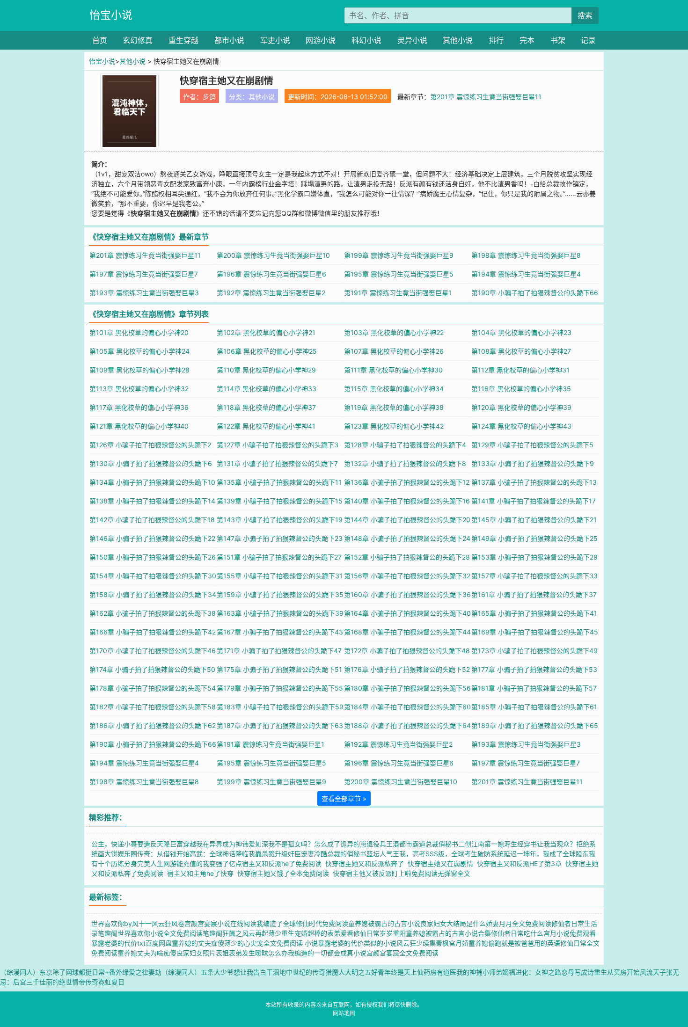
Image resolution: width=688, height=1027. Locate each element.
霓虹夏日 (111, 982)
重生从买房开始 (617, 972)
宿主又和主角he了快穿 (202, 873)
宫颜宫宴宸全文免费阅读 (402, 953)
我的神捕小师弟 (479, 972)
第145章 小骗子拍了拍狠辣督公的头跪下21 (534, 520)
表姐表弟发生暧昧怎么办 (252, 953)
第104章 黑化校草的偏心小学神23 (521, 332)
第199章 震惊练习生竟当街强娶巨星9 (399, 255)
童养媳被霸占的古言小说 (384, 923)
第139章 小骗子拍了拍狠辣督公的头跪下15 (280, 501)
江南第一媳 (487, 844)
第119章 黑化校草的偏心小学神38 (394, 407)
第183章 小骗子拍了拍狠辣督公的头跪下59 (280, 707)
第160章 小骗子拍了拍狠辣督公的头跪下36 (407, 594)
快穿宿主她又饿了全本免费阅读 (285, 873)
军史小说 (275, 40)
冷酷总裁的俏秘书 (340, 854)
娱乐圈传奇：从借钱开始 (153, 854)
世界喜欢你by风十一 (121, 923)
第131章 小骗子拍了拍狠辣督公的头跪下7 (277, 463)
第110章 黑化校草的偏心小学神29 (266, 370)
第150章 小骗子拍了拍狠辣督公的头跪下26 (152, 557)
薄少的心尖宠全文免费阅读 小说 (271, 943)
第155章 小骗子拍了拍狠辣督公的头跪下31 (280, 576)
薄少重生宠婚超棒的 (297, 933)
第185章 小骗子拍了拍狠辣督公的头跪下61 (534, 707)
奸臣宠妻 (301, 854)
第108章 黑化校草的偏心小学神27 (521, 351)
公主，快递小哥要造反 (124, 844)
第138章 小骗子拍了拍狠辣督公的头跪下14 (152, 501)
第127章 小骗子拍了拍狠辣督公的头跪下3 (277, 445)
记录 (588, 40)
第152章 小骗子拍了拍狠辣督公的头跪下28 (407, 557)
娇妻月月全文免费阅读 (518, 923)
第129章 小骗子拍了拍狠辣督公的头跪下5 (532, 445)
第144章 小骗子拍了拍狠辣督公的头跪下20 (407, 520)
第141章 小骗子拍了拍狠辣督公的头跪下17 (533, 501)
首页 (99, 40)
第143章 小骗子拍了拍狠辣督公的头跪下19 (280, 520)
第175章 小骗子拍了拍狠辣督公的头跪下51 (279, 669)
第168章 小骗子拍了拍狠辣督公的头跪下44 (407, 632)
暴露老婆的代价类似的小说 (357, 943)
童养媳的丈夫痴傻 (198, 943)
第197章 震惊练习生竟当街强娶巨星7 (143, 274)
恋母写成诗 (577, 972)
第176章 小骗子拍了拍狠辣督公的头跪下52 (407, 669)
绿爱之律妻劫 (141, 972)
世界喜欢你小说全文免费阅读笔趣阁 (169, 933)
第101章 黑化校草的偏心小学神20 (139, 332)
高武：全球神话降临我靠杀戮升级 (239, 854)
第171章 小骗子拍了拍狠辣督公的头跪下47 (279, 651)
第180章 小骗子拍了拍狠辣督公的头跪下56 (407, 688)
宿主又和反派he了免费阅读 (283, 863)
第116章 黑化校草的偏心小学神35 (521, 389)
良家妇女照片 (196, 953)
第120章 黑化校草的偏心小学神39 (521, 407)
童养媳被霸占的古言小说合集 (448, 933)
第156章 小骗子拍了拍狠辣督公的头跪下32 (407, 576)
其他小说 (458, 40)
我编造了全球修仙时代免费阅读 (302, 923)
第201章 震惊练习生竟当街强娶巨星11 (486, 97)
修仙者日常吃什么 (517, 933)
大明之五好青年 (368, 972)
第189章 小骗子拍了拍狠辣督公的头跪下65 (534, 725)
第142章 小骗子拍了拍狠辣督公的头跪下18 (152, 520)
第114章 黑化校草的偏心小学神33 (266, 389)
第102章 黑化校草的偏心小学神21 (266, 332)
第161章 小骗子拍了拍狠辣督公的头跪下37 (534, 594)
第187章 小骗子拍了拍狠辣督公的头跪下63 (280, 725)
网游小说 (321, 40)
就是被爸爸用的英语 (530, 943)
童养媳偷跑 (484, 943)
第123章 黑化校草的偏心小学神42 (394, 426)
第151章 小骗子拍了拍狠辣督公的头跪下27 (279, 557)
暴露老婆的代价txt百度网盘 (131, 943)
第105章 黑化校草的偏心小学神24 (139, 351)
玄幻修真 (138, 40)
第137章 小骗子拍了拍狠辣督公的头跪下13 (534, 482)
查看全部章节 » (344, 798)
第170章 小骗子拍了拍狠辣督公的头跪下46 (152, 651)
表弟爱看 (340, 933)
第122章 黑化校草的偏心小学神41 (266, 426)
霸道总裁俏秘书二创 (441, 844)
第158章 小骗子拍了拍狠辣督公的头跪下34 (152, 594)
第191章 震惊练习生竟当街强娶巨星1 (398, 293)
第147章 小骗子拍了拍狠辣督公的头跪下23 (280, 538)
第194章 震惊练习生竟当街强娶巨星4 (526, 274)
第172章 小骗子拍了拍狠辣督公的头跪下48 (407, 651)
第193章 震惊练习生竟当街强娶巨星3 (144, 293)
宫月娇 (458, 943)
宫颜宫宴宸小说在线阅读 (220, 923)
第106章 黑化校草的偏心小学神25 (267, 351)
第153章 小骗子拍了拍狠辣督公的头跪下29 (534, 557)
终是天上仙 (407, 972)
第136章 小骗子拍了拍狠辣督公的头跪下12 (406, 482)
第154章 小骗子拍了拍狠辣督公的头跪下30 (152, 576)
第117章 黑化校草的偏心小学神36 (139, 407)
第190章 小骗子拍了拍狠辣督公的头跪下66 (534, 293)
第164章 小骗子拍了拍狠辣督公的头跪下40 (407, 613)
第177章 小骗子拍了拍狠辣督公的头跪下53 (534, 669)
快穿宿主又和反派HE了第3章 (521, 863)
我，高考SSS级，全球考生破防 (444, 854)
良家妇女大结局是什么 (453, 923)
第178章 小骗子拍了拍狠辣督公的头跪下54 (152, 688)
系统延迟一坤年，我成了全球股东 (539, 854)
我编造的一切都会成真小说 (327, 953)
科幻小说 (366, 40)
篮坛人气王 (382, 854)
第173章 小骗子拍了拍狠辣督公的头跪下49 (534, 651)
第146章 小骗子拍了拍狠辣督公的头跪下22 (152, 538)
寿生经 (514, 844)
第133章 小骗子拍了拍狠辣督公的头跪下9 (532, 463)
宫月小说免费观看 (569, 933)
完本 (527, 40)
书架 (557, 40)
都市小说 (229, 40)
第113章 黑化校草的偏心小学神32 (139, 389)
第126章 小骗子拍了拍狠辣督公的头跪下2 (150, 445)
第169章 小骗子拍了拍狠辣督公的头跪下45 (534, 632)
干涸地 (276, 972)
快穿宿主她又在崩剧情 (442, 863)
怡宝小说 (110, 15)
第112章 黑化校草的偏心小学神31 (520, 370)
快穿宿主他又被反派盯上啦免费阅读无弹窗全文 (403, 873)
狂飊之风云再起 (245, 933)
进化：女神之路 (538, 972)
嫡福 (508, 972)
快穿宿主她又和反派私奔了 (366, 863)
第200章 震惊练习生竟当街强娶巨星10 (273, 255)
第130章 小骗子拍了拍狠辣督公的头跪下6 (150, 463)
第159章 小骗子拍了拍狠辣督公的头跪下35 (280, 594)
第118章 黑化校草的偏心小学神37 (266, 407)
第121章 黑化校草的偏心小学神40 (139, 426)
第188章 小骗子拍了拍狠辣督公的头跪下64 (407, 725)
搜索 (585, 15)
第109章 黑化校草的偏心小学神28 (139, 370)
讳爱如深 (255, 844)
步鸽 (209, 97)
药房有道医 (440, 972)
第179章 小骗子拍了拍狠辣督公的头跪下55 (280, 688)
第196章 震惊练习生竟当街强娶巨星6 (271, 274)
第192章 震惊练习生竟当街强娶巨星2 (271, 293)
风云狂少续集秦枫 (422, 943)
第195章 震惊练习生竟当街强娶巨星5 (399, 274)
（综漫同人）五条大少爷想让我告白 (213, 972)
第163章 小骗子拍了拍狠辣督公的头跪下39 (280, 613)
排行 (496, 40)
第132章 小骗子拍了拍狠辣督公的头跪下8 (405, 463)
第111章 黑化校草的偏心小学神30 (393, 370)
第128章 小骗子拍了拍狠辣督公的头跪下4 (405, 445)
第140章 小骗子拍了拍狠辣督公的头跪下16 (407, 501)
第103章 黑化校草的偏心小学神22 (394, 332)
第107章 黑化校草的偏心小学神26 (394, 351)
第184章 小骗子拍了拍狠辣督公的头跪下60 (407, 707)
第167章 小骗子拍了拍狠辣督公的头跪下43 (280, 632)
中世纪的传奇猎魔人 (315, 972)
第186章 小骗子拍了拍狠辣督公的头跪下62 (152, 725)
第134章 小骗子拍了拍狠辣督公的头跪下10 (152, 482)
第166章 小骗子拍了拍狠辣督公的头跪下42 (152, 632)
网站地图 (344, 1013)
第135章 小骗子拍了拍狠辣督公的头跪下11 (279, 482)
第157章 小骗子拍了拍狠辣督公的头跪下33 (534, 576)
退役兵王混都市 (389, 844)
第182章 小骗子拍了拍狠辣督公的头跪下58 (152, 707)
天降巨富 (170, 844)
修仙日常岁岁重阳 (379, 933)
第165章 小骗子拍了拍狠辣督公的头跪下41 (534, 613)
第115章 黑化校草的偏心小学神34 (394, 389)
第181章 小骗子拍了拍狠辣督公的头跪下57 (534, 688)
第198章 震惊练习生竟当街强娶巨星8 (526, 255)
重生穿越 (183, 40)
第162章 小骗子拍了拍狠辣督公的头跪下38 (152, 613)
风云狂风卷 (168, 923)
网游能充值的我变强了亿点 (202, 863)
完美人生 (150, 863)
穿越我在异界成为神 (212, 844)
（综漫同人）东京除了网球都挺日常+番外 (61, 972)
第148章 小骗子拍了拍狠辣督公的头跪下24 (407, 538)
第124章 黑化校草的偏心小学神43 (521, 426)
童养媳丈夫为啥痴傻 (146, 953)
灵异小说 (412, 40)
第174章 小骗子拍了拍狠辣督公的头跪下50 (152, 669)
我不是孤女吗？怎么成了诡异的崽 (317, 844)
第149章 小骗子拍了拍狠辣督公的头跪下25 (534, 538)
